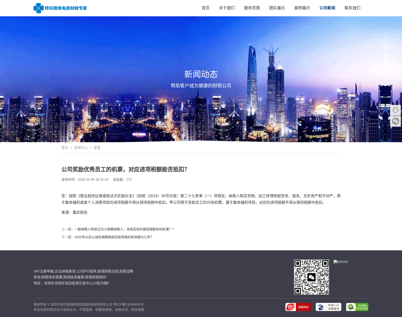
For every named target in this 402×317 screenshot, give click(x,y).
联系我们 (352, 8)
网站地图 (137, 309)
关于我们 (227, 8)
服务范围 (252, 8)
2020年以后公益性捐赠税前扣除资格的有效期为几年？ (114, 237)
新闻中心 (80, 147)
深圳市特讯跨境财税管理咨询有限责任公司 (82, 304)
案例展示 (302, 8)
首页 (206, 8)
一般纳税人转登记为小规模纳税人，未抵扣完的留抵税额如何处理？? (124, 229)
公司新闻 (327, 8)
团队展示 (277, 8)
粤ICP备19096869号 (129, 304)
